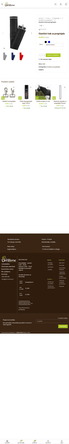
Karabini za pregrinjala (9, 101)
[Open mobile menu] (2, 4)
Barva (41, 44)
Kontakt (61, 265)
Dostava (50, 267)
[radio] (46, 42)
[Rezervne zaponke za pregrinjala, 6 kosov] (60, 92)
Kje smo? (62, 263)
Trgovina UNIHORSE (62, 273)
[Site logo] (10, 4)
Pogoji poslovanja (62, 277)
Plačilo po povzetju (51, 282)
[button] (3, 33)
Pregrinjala (56, 18)
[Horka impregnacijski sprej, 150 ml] (26, 92)
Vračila (50, 269)
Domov (41, 18)
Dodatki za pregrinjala (45, 20)
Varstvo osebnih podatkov (62, 282)
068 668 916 (5, 277)
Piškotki (61, 286)
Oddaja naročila (50, 263)
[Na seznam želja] (14, 87)
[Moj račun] (60, 4)
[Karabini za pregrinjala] (9, 92)
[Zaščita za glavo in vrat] (43, 92)
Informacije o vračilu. (49, 242)
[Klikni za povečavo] (4, 48)
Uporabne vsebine (62, 268)
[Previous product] (39, 25)
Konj (48, 18)
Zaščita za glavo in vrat (43, 101)
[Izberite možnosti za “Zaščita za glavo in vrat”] (37, 98)
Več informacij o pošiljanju (24, 308)
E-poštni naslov (63, 318)
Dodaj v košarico (53, 55)
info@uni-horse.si (7, 279)
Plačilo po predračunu (51, 287)
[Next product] (43, 25)
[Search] (55, 4)
